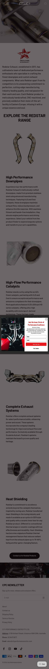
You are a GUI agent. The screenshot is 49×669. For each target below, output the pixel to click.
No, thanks (36, 348)
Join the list (36, 344)
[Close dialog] (46, 319)
